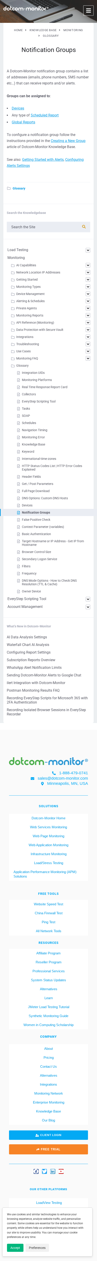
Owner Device (31, 591)
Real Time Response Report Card (44, 387)
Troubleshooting (27, 344)
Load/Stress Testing (48, 863)
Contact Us (48, 1066)
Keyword (28, 451)
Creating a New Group (68, 141)
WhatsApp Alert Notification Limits (34, 667)
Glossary (19, 188)
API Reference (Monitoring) (35, 322)
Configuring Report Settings (29, 652)
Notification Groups (36, 512)
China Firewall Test (48, 913)
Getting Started (27, 279)
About (48, 1048)
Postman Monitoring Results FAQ (33, 690)
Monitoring (16, 258)
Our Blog (48, 1120)
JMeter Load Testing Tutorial (48, 1007)
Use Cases (23, 351)
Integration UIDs (33, 372)
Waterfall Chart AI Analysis (28, 645)
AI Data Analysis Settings (27, 637)
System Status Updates (48, 980)
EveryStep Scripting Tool (38, 401)
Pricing (49, 1057)
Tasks (26, 408)
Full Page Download (36, 491)
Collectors (29, 394)
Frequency (29, 573)
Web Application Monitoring (48, 845)
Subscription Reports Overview (31, 660)
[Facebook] (36, 1171)
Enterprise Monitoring (48, 1102)
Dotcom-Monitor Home (48, 818)
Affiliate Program (48, 953)
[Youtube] (61, 1171)
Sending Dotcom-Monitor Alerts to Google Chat (44, 675)
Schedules (29, 423)
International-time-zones (39, 459)
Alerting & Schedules (30, 301)
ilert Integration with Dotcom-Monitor (36, 683)
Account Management (25, 607)
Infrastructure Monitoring (49, 854)
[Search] (84, 227)
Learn (48, 998)
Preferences (37, 1248)
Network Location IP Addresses (38, 272)
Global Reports (23, 122)
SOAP (26, 415)
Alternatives (48, 989)
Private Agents (26, 308)
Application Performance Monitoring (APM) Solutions (45, 874)
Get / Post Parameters (37, 484)
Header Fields (31, 476)
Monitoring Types (28, 286)
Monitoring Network (48, 1093)
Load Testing (17, 250)
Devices (18, 108)
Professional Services (48, 971)
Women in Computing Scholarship (48, 1025)
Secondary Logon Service (39, 559)
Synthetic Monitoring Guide (48, 1016)
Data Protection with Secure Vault (39, 329)
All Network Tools (48, 931)
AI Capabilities (26, 265)
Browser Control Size (36, 552)
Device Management (30, 294)
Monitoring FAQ (27, 358)
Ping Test (48, 922)
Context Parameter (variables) (43, 527)
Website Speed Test (48, 904)
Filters (26, 566)
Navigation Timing (34, 430)
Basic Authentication (36, 534)
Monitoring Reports (29, 315)
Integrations (24, 337)
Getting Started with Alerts (43, 159)
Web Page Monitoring (48, 836)
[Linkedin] (52, 1171)
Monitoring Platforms (37, 380)
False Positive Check (36, 519)
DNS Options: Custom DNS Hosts (45, 498)
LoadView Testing (48, 1203)
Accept (15, 1248)
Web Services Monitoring (48, 827)
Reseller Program (49, 962)
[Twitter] (44, 1171)
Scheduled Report (45, 115)
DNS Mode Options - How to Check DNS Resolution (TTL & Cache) (49, 582)
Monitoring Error (33, 437)
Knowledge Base (33, 444)
